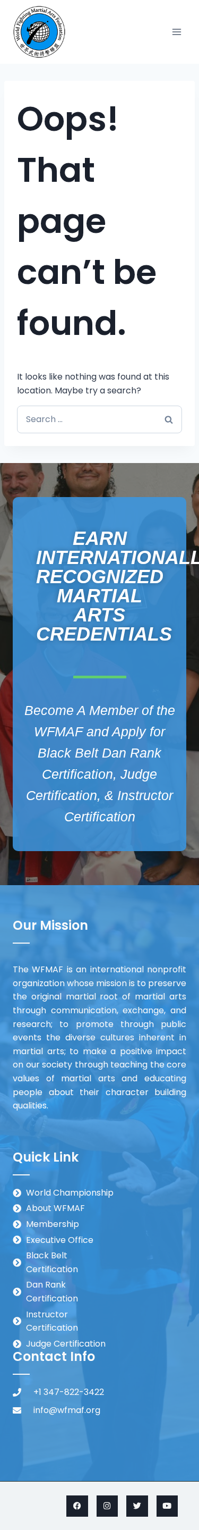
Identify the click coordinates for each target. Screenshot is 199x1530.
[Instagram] (107, 1506)
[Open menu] (176, 31)
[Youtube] (167, 1506)
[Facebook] (77, 1506)
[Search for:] (99, 419)
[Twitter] (137, 1506)
